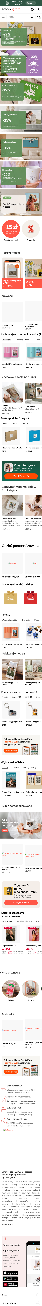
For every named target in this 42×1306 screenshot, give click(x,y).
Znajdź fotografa (21, 476)
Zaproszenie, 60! (9, 946)
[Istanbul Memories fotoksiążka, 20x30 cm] (13, 352)
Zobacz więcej (7, 1224)
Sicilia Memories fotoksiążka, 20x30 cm (18, 644)
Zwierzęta (26, 620)
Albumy (5, 423)
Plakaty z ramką (29, 767)
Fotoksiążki (6, 340)
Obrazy (16, 767)
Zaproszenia (7, 921)
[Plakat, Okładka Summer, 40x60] (13, 780)
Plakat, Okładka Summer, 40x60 (15, 792)
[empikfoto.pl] (11, 9)
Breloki (5, 697)
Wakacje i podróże (9, 620)
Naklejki (28, 697)
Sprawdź (31, 3)
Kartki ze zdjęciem (24, 921)
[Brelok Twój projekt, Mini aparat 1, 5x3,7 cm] (13, 710)
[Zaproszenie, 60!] (13, 934)
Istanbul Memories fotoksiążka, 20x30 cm (19, 364)
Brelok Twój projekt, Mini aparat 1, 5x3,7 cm (20, 721)
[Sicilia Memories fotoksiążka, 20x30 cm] (13, 632)
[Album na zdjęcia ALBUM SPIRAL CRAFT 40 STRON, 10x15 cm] (13, 436)
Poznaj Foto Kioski (21, 903)
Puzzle (25, 423)
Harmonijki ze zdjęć (24, 340)
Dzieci (37, 620)
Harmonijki (16, 697)
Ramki (15, 423)
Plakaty (5, 767)
